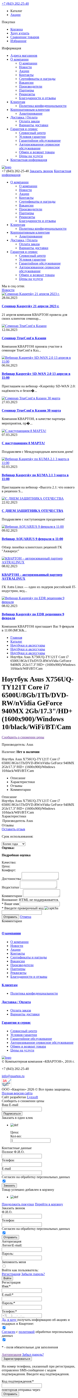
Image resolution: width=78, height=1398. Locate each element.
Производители (30, 86)
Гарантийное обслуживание (40, 140)
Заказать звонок (41, 171)
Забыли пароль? (33, 1274)
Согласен (8, 1332)
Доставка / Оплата (23, 117)
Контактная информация (28, 160)
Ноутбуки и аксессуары (27, 645)
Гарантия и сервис (24, 129)
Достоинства (11, 879)
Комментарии (12, 896)
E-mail (6, 1168)
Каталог (16, 641)
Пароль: (7, 1253)
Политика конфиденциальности (43, 106)
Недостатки (10, 887)
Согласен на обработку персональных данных (36, 1177)
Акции (15, 15)
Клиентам (17, 102)
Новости (25, 67)
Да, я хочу (9, 1320)
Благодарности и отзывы (37, 98)
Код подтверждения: (18, 1381)
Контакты (26, 75)
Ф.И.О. (7, 1212)
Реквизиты (27, 94)
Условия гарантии (32, 136)
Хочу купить (19, 33)
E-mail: (7, 1294)
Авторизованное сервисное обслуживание (39, 146)
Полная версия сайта (17, 1093)
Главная (16, 637)
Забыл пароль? (33, 1354)
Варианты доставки (33, 125)
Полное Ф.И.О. (13, 1152)
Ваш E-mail (10, 1105)
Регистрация (11, 1274)
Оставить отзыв (13, 829)
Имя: (6, 1286)
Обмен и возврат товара (37, 152)
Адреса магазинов (23, 55)
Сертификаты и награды (37, 79)
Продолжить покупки (18, 1204)
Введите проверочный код (23, 908)
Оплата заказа (29, 121)
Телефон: (9, 1311)
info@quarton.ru (13, 1076)
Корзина (16, 29)
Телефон (8, 1160)
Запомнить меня (14, 1262)
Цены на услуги (31, 156)
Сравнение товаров (24, 37)
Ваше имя (10, 904)
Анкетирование (30, 113)
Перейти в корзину (49, 1204)
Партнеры (26, 90)
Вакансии (26, 82)
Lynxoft (32, 1097)
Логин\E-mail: (12, 1245)
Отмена (25, 917)
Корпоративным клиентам (30, 109)
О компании (19, 59)
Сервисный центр (32, 133)
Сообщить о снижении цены (23, 737)
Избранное (18, 41)
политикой (27, 1332)
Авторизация (11, 1354)
